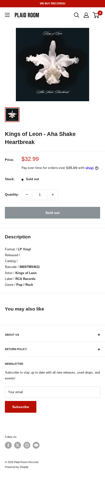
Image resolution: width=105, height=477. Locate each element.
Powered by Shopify (17, 467)
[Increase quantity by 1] (53, 194)
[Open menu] (7, 15)
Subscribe (20, 407)
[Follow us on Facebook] (8, 445)
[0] (96, 15)
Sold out (52, 213)
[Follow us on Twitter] (17, 445)
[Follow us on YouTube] (36, 445)
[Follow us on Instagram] (26, 445)
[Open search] (76, 15)
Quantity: (12, 194)
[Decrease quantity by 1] (27, 194)
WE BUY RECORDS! (52, 3)
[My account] (86, 15)
